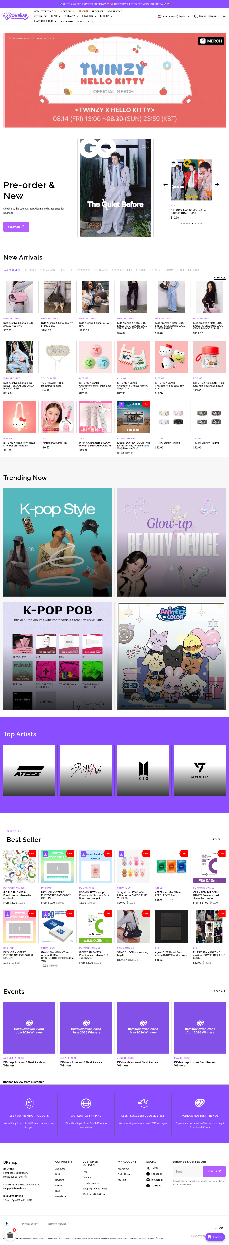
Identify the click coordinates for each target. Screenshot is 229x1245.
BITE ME (83, 378)
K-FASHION (87, 16)
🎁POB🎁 (83, 11)
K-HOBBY (104, 16)
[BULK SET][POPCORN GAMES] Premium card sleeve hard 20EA (206, 895)
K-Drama (168, 270)
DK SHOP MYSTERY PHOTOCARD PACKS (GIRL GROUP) (18, 955)
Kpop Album (83, 270)
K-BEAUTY (70, 16)
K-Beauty (155, 270)
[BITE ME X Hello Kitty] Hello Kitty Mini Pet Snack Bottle (209, 384)
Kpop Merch (66, 270)
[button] (106, 119)
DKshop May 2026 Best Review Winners (138, 1064)
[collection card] (57, 542)
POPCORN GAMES (14, 887)
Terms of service (57, 1223)
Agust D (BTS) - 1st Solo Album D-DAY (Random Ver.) (171, 954)
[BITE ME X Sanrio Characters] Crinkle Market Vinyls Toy (132, 386)
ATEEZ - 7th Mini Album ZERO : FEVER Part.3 (168, 894)
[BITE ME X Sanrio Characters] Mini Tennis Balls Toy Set (95, 386)
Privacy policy (30, 1223)
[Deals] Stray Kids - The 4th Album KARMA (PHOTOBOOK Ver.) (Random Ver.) (57, 956)
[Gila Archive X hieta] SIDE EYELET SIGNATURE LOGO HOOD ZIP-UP (18, 386)
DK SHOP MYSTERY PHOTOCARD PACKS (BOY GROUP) (56, 895)
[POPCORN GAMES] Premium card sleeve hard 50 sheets (18, 895)
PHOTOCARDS (101, 270)
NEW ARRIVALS (114, 11)
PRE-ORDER (97, 11)
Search (202, 16)
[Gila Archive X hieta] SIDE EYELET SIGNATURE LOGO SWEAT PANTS (170, 326)
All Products (12, 270)
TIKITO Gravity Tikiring (206, 442)
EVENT (91, 21)
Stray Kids (124, 887)
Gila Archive (11, 318)
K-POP (54, 16)
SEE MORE (14, 226)
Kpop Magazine (48, 270)
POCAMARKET (87, 887)
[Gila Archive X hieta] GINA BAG (94, 324)
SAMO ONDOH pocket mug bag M (132, 954)
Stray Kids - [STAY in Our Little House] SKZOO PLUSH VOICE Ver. (133, 895)
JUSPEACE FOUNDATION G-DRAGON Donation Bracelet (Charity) (187, 213)
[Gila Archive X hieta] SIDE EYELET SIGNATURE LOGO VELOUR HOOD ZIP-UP (208, 326)
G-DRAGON (177, 205)
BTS (157, 947)
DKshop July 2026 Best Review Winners (24, 1064)
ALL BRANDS (67, 21)
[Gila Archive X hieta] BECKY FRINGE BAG (57, 324)
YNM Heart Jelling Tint (54, 442)
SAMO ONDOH (125, 947)
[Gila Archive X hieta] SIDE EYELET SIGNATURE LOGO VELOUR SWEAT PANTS (132, 326)
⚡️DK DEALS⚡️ (67, 11)
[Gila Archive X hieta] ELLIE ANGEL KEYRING (18, 324)
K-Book (181, 270)
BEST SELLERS (40, 16)
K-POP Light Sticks (122, 270)
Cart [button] (224, 16)
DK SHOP (46, 887)
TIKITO (159, 438)
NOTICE (80, 21)
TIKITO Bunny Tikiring (167, 442)
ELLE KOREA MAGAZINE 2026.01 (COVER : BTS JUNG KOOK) (209, 955)
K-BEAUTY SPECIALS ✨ (45, 11)
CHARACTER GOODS (43, 21)
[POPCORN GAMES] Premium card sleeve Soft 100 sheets (94, 955)
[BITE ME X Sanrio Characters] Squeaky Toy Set (169, 386)
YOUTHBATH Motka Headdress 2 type (52, 384)
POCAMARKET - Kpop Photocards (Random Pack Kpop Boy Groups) (94, 895)
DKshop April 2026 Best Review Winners (195, 1064)
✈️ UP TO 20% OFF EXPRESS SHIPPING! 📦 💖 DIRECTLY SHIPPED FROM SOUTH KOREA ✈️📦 (114, 4)
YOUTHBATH (48, 378)
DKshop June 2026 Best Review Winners (81, 1064)
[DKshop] (15, 16)
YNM (44, 438)
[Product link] (191, 191)
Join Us (212, 1171)
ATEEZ (158, 887)
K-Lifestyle (194, 270)
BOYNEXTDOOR (126, 438)
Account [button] (212, 16)
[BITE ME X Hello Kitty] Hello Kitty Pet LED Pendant (19, 444)
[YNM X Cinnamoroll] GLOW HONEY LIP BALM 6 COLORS (95, 444)
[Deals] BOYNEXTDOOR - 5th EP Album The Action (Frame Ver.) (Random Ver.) (133, 445)
